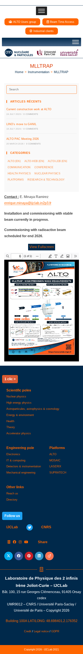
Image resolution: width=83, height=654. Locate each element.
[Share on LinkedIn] (39, 556)
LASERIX (55, 466)
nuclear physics (47, 173)
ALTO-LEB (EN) (57, 161)
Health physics (19, 173)
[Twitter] (29, 527)
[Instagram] (20, 542)
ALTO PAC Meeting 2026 (22, 138)
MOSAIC (54, 460)
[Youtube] (26, 542)
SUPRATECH (57, 472)
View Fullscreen (41, 247)
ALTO (52, 454)
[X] (9, 542)
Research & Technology (45, 179)
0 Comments (30, 114)
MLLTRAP (61, 72)
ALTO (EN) (14, 161)
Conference (43, 167)
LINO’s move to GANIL (21, 124)
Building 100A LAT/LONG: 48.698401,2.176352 (41, 621)
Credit (27, 631)
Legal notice (41, 631)
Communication (19, 167)
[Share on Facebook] (18, 556)
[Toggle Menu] (41, 11)
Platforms (16, 179)
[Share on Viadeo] (49, 556)
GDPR (55, 631)
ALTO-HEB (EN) (34, 161)
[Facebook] (14, 542)
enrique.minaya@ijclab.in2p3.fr (27, 203)
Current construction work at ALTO (29, 109)
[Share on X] (8, 556)
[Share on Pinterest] (29, 556)
